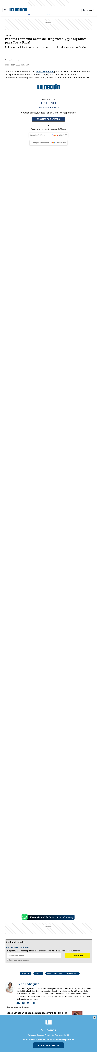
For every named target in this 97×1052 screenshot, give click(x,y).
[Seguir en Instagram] (33, 1002)
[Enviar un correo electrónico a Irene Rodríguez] (18, 1002)
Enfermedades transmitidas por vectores (62, 973)
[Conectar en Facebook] (23, 1002)
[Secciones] (5, 10)
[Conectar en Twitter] (28, 1002)
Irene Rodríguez (13, 60)
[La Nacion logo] (18, 10)
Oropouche (26, 973)
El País (8, 35)
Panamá (38, 973)
